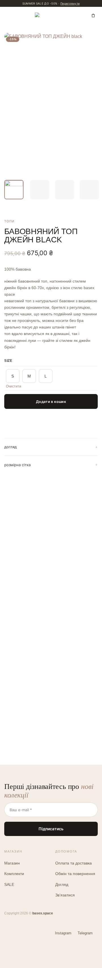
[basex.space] (51, 15)
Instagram (63, 933)
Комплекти (14, 873)
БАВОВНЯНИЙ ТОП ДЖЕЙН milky (24, 599)
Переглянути (70, 3)
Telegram (85, 933)
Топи (9, 221)
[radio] (13, 376)
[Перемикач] (96, 447)
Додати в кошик (51, 401)
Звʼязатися (65, 895)
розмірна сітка (17, 464)
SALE (9, 884)
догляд (10, 447)
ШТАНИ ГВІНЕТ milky (74, 596)
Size (8, 361)
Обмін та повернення (75, 873)
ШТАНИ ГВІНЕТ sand (25, 705)
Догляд (61, 884)
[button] (9, 15)
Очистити (13, 386)
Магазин (12, 863)
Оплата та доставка (73, 863)
